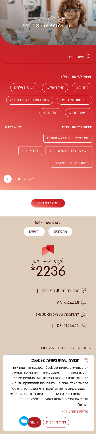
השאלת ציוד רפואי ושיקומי (69, 150)
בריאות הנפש (79, 112)
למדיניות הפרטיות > (75, 411)
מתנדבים (82, 87)
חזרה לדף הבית (48, 203)
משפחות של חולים (75, 100)
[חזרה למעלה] (8, 236)
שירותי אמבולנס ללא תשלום (68, 138)
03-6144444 (68, 325)
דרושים (34, 231)
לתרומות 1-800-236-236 (57, 314)
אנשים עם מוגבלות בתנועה (30, 100)
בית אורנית (30, 150)
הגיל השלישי (55, 87)
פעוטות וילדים (24, 87)
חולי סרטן (50, 112)
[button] (24, 421)
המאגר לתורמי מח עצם (71, 163)
